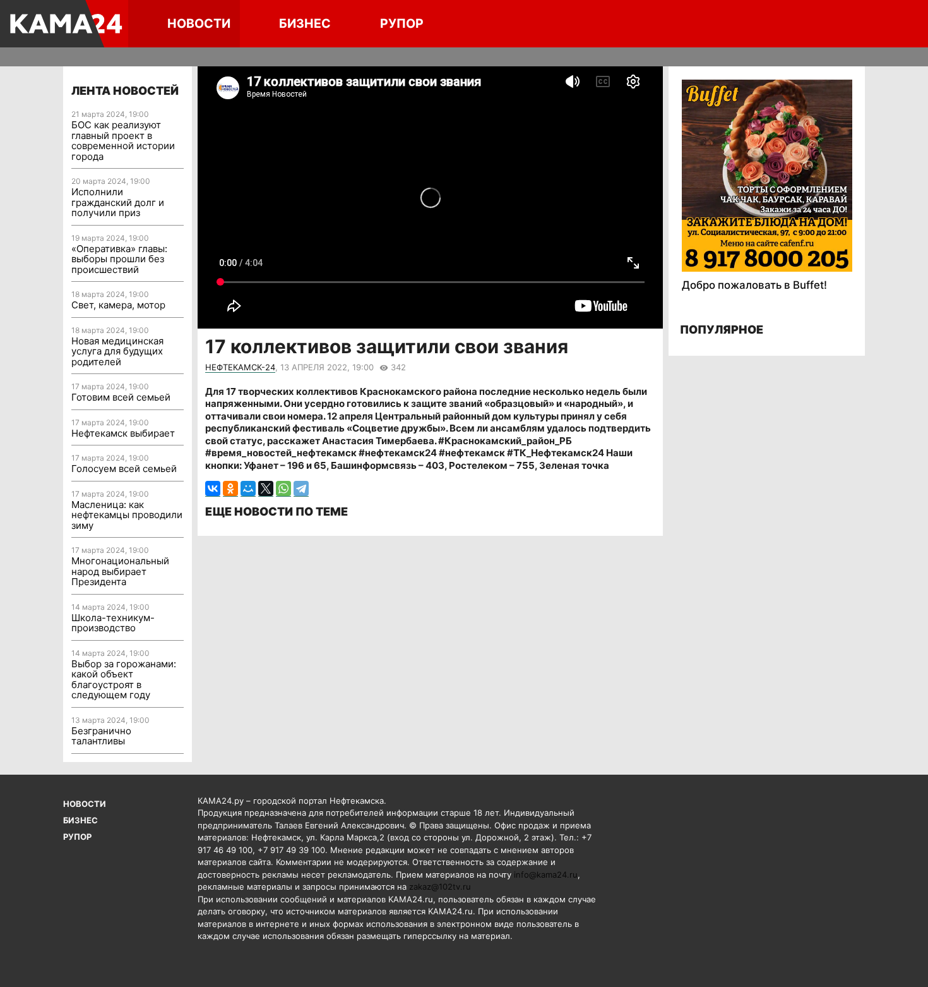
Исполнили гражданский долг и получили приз (117, 202)
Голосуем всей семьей (124, 469)
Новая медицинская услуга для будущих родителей (117, 351)
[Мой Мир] (248, 489)
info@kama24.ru (546, 874)
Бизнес (305, 23)
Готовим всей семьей (120, 397)
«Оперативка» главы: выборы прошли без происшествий (119, 259)
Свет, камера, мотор (118, 305)
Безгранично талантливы (101, 736)
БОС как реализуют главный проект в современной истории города (123, 140)
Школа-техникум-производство (113, 623)
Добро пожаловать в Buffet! (754, 285)
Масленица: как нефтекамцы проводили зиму (126, 515)
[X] (265, 489)
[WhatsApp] (283, 489)
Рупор (402, 23)
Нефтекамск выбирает (123, 433)
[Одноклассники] (230, 489)
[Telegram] (301, 489)
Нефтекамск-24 (240, 367)
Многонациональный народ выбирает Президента (120, 571)
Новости (198, 23)
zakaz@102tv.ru (440, 886)
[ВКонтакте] (212, 489)
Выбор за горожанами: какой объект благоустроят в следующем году (123, 679)
